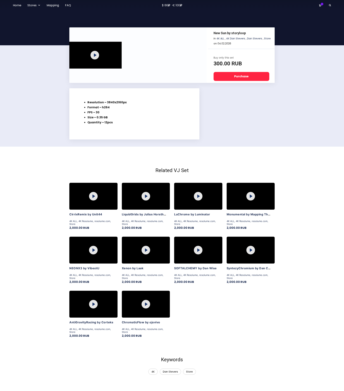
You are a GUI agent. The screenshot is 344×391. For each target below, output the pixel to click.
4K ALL (220, 38)
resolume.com (102, 221)
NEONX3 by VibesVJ (84, 268)
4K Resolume (85, 221)
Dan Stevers (254, 38)
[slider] (87, 64)
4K (153, 371)
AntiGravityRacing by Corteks (91, 322)
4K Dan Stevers (235, 38)
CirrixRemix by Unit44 (85, 214)
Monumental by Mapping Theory (251, 214)
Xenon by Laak (133, 268)
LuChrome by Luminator (192, 214)
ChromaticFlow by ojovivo (141, 322)
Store (267, 38)
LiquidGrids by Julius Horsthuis (145, 214)
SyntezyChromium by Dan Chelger (252, 268)
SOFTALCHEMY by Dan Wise (195, 268)
